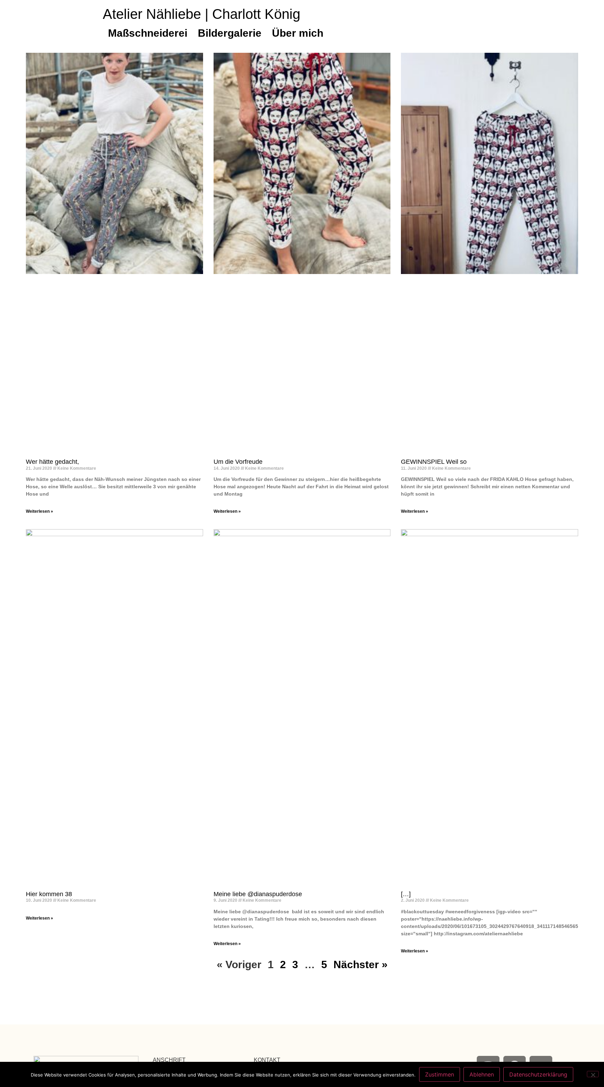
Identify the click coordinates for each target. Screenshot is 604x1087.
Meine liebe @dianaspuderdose (258, 894)
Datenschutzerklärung (538, 1074)
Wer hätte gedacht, (52, 461)
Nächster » (360, 964)
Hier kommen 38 (49, 894)
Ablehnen (481, 1074)
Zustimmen (439, 1074)
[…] (406, 894)
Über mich (297, 33)
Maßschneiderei (147, 33)
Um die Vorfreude (238, 461)
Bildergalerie (229, 33)
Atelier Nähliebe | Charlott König (201, 14)
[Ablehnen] (593, 1074)
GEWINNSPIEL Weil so (434, 461)
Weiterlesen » (39, 511)
